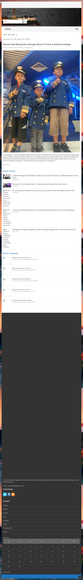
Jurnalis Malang (17, 13)
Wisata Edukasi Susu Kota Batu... (22, 279)
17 (30, 556)
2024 (9, 34)
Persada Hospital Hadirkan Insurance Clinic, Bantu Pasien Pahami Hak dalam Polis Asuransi (43, 190)
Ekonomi (5, 505)
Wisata (5, 532)
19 (52, 556)
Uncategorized (28, 47)
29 (8, 567)
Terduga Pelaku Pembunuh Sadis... (22, 300)
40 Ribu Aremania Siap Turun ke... (22, 257)
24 (30, 561)
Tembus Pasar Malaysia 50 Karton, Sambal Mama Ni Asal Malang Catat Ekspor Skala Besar (43, 210)
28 (74, 561)
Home (5, 34)
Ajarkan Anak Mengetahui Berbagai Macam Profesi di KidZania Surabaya (37, 44)
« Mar (4, 572)
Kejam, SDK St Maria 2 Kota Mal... (21, 268)
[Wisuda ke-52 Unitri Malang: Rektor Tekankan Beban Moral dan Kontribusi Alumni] (7, 185)
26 (52, 561)
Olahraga (6, 520)
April (13, 34)
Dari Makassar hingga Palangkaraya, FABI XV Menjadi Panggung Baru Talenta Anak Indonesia (44, 229)
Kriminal (5, 513)
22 (8, 561)
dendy (20, 47)
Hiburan (5, 509)
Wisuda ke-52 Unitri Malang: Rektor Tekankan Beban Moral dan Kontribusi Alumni (39, 184)
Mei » (8, 572)
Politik (5, 524)
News (4, 517)
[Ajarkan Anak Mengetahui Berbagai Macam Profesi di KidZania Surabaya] (41, 101)
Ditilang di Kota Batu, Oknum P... (21, 289)
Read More (6, 164)
